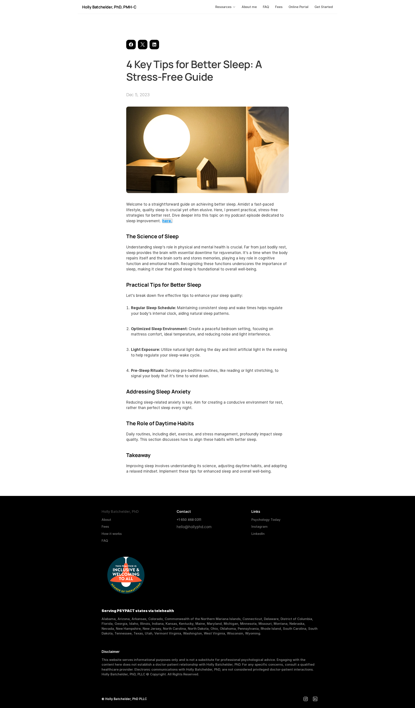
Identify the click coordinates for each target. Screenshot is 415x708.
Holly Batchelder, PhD (101, 7)
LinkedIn (258, 534)
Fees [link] (278, 7)
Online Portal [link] (298, 7)
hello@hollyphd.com (194, 527)
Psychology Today (266, 520)
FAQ (105, 541)
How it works (112, 534)
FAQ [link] (266, 7)
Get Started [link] (323, 7)
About (106, 520)
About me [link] (249, 7)
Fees (105, 526)
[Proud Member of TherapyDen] (126, 576)
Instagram (259, 526)
